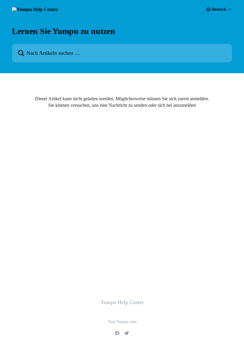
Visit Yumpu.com (122, 321)
